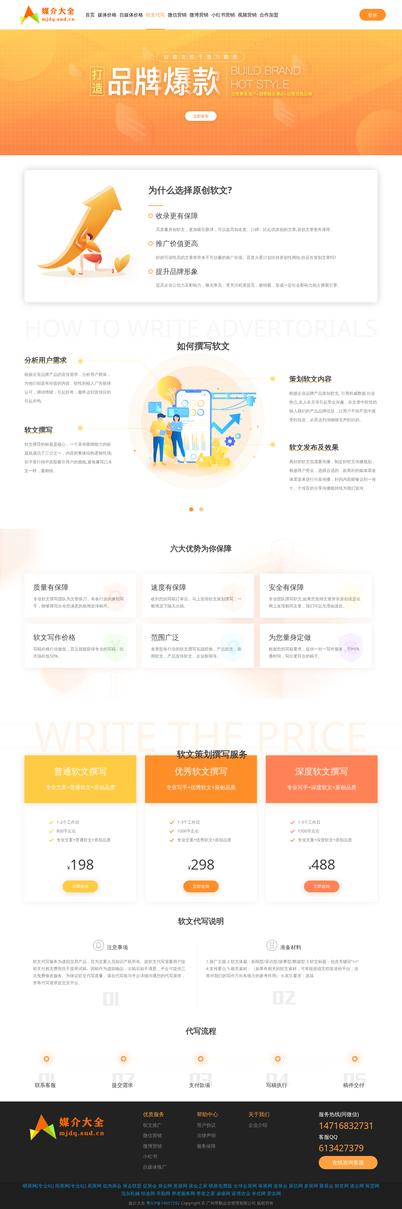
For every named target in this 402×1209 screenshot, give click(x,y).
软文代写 (155, 14)
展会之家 (198, 1185)
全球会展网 (245, 1185)
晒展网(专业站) (38, 1185)
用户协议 (206, 1125)
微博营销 (199, 14)
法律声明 (206, 1135)
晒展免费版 (220, 1185)
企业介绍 (257, 1125)
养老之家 (205, 1193)
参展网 (311, 1185)
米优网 (259, 1193)
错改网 (148, 1193)
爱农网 (274, 1193)
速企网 (357, 1185)
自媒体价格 (131, 14)
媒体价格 (107, 14)
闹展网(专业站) (70, 1185)
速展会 (280, 1185)
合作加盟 (269, 14)
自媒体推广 (155, 1167)
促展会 (150, 1185)
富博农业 (241, 1193)
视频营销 (247, 14)
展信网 (296, 1185)
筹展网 (265, 1185)
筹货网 (372, 1185)
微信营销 (177, 14)
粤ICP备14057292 (162, 1203)
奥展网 (180, 1185)
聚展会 (326, 1185)
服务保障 (206, 1146)
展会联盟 (132, 1185)
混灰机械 (130, 1193)
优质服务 (153, 1114)
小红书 (150, 1156)
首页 (90, 14)
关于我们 (259, 1114)
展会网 (165, 1185)
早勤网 (163, 1193)
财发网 (342, 1185)
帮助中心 (207, 1114)
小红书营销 (223, 14)
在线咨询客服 (348, 1162)
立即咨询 (80, 886)
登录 (372, 15)
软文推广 (152, 1125)
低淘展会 (112, 1185)
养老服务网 (183, 1193)
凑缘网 (223, 1193)
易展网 (94, 1185)
